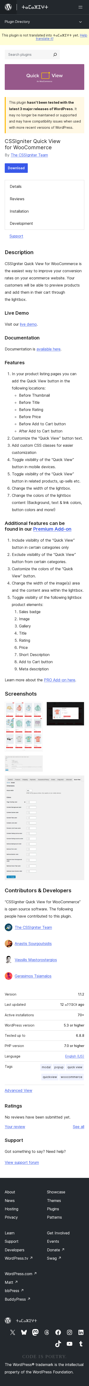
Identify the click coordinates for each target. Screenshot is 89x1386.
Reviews (17, 198)
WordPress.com (21, 1273)
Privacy (11, 1217)
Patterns (54, 1217)
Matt (11, 1282)
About (10, 1192)
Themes (54, 1200)
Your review (15, 1126)
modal (46, 1067)
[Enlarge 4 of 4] (77, 782)
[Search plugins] (55, 54)
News (10, 1200)
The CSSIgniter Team (29, 155)
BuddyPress (18, 1299)
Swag (54, 1258)
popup (59, 1067)
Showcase (56, 1192)
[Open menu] (81, 7)
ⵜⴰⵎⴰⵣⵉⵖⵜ (26, 1320)
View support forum (22, 1162)
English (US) (74, 1056)
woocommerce (71, 1077)
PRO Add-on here (59, 680)
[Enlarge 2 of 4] (77, 708)
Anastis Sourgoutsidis (33, 943)
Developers (14, 1249)
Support (16, 236)
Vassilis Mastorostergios (36, 959)
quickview (50, 1077)
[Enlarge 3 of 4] (36, 762)
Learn (9, 1233)
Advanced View (18, 1090)
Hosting (11, 1208)
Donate (56, 1249)
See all (78, 1126)
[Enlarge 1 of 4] (36, 708)
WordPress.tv (19, 1258)
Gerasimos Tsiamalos (33, 976)
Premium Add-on (52, 529)
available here (49, 349)
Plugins (53, 1208)
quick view (74, 1067)
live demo (28, 324)
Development (21, 223)
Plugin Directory (17, 22)
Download (16, 168)
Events (53, 1241)
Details (16, 186)
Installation (19, 211)
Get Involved (58, 1233)
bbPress (14, 1290)
